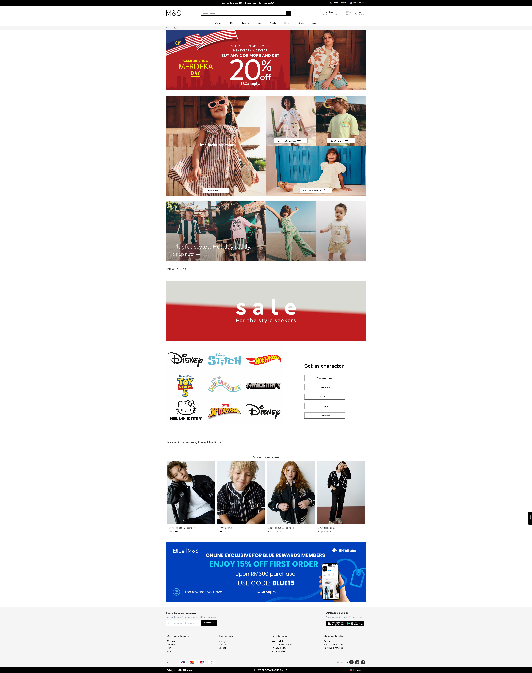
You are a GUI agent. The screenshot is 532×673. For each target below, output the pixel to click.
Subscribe (209, 622)
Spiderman (325, 415)
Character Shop (324, 378)
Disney (325, 406)
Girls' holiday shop (312, 190)
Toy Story (324, 396)
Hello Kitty (325, 387)
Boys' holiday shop (287, 140)
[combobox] (251, 13)
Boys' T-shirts (337, 140)
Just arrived (212, 190)
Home (168, 28)
